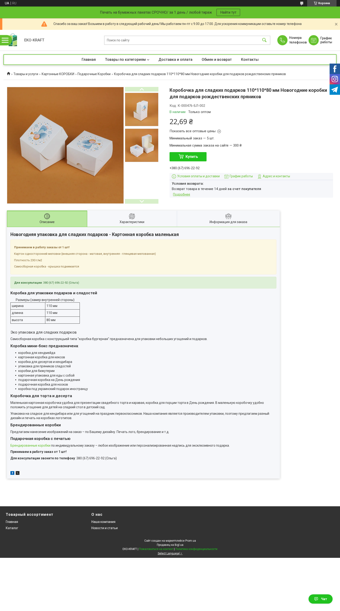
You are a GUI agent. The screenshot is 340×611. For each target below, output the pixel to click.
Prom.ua (190, 540)
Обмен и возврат (217, 59)
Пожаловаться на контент (156, 549)
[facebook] (12, 474)
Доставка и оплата (175, 59)
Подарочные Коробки (94, 74)
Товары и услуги (25, 74)
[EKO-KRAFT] (13, 40)
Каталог (12, 528)
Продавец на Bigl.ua (170, 545)
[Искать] (264, 40)
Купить (191, 156)
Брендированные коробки (30, 445)
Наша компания (103, 522)
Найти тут (228, 12)
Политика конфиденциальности (196, 549)
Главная (89, 59)
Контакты (250, 59)
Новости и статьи (104, 528)
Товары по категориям (125, 59)
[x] (17, 474)
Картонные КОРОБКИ (58, 74)
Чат (324, 599)
